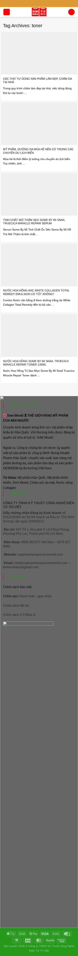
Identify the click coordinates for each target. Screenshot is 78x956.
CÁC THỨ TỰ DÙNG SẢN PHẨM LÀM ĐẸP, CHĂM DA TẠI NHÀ (37, 80)
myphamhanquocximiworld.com (40, 554)
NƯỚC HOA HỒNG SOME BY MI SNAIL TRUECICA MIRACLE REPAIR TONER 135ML (35, 363)
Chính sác (27, 596)
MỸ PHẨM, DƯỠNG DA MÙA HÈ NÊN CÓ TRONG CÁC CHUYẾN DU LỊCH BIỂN (38, 151)
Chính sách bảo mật (17, 587)
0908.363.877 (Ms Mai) (37, 542)
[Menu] (6, 12)
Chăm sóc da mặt (42, 482)
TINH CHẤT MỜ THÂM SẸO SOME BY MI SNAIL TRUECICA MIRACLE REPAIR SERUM (34, 222)
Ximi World (20, 482)
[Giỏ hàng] (71, 12)
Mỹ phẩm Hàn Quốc (32, 477)
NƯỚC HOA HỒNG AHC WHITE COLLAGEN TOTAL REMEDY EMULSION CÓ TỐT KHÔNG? (36, 292)
